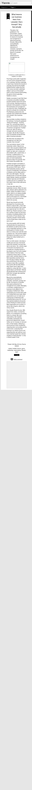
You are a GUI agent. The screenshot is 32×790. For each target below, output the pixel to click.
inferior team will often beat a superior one (17, 232)
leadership (10, 350)
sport (16, 352)
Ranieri (24, 350)
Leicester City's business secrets (14, 116)
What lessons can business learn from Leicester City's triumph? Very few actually (16, 20)
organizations (17, 350)
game (23, 348)
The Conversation (14, 32)
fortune (19, 348)
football (14, 348)
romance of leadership (13, 170)
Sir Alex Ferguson (20, 133)
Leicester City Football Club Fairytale (17, 113)
